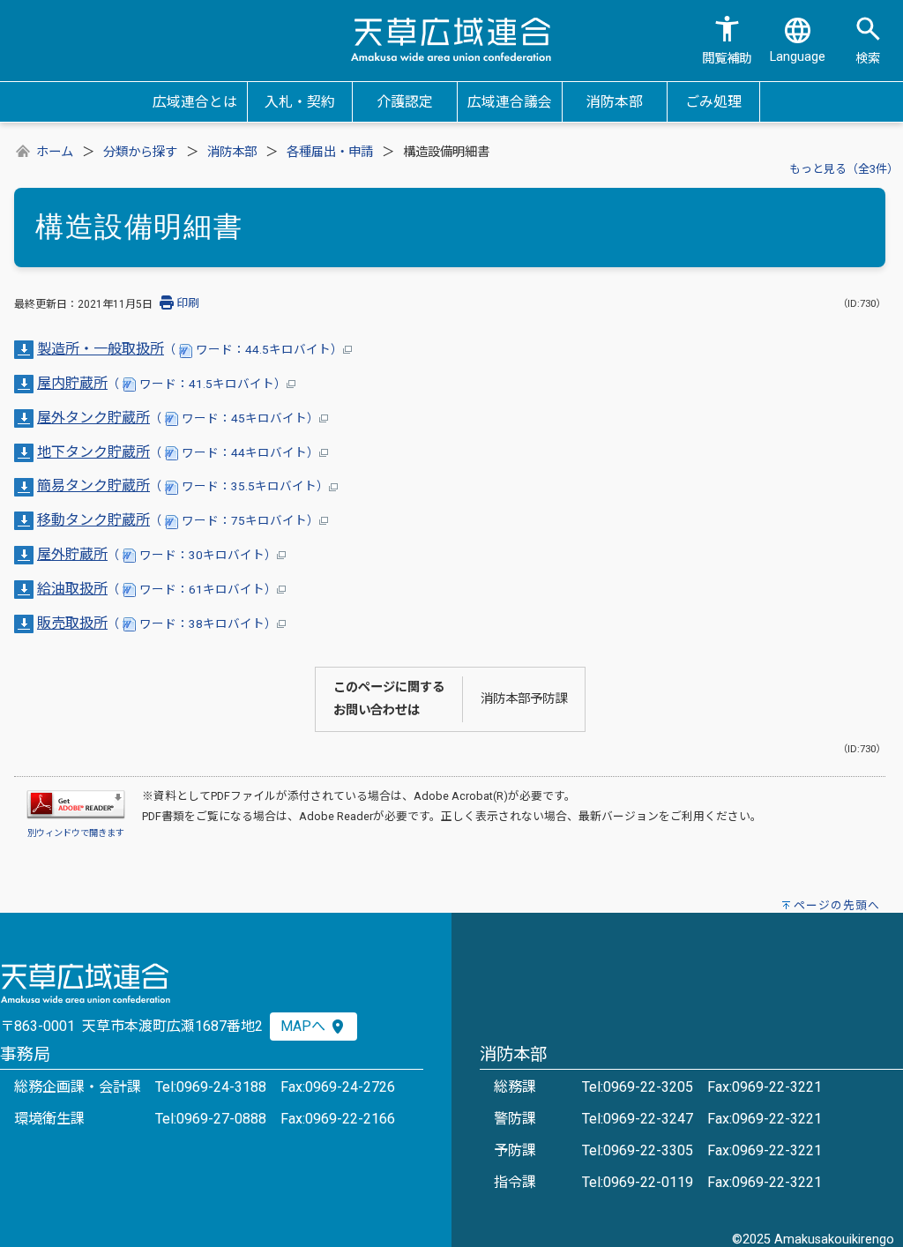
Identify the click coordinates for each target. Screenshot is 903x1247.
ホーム (54, 152)
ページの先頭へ (837, 905)
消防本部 (232, 152)
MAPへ (304, 1026)
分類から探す (140, 152)
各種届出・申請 (330, 152)
